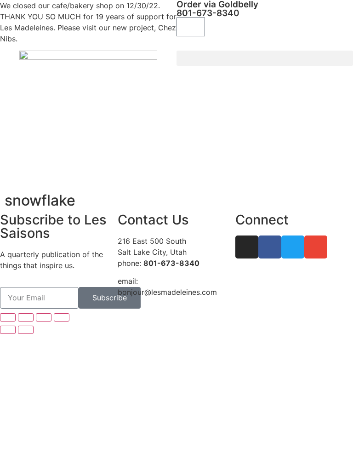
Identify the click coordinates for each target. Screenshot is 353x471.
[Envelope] (315, 247)
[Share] (43, 317)
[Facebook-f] (269, 247)
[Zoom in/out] (8, 317)
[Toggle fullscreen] (26, 317)
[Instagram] (246, 247)
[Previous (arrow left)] (8, 330)
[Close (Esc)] (61, 317)
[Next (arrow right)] (26, 330)
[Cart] (190, 26)
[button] (264, 58)
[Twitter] (292, 247)
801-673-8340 (207, 13)
